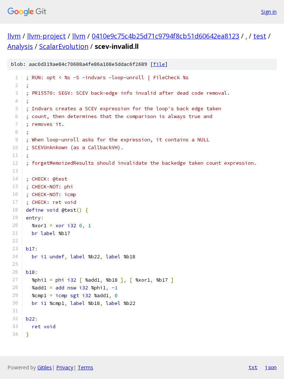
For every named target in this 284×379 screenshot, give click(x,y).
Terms (85, 367)
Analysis (20, 46)
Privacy (64, 367)
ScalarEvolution (63, 46)
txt (252, 367)
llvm (14, 35)
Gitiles (44, 367)
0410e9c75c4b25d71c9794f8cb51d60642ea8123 (165, 35)
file (159, 64)
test (259, 35)
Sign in (269, 11)
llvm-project (46, 35)
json (271, 367)
